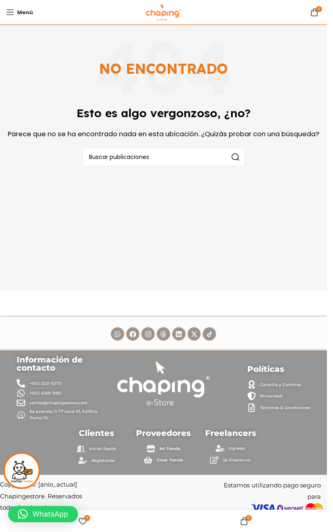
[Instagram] (148, 334)
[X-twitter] (194, 334)
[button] (43, 514)
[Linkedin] (179, 334)
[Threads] (163, 334)
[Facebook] (133, 334)
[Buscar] (235, 157)
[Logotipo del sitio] (163, 11)
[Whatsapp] (117, 334)
